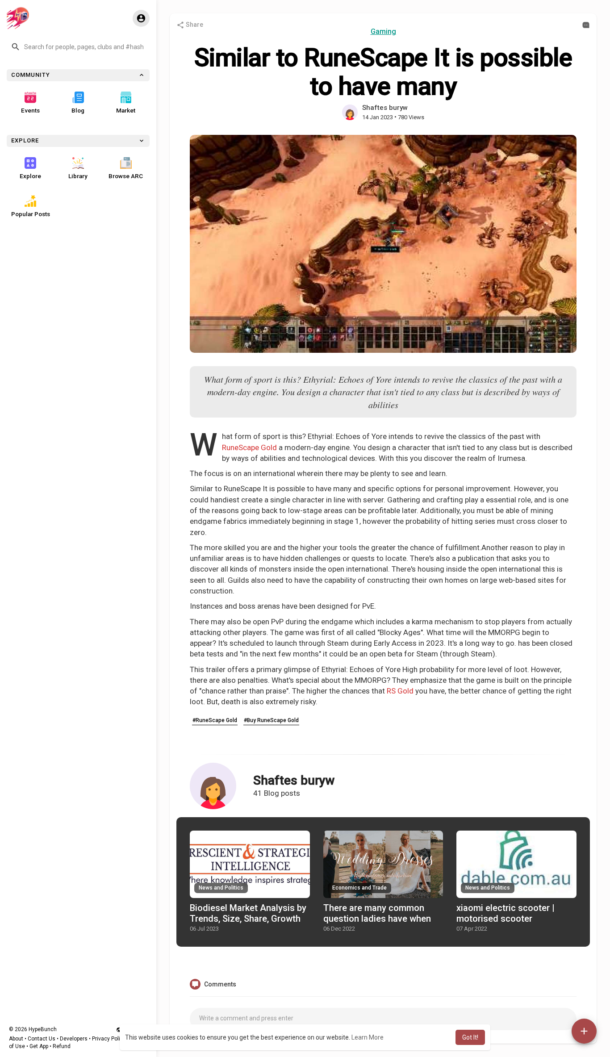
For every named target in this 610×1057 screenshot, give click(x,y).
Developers (74, 1039)
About (16, 1039)
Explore (30, 176)
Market (125, 110)
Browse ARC (126, 176)
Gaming (383, 31)
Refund (62, 1046)
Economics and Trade (359, 888)
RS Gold (400, 690)
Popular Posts (30, 213)
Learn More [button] (367, 1037)
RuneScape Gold (249, 447)
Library (78, 176)
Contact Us (41, 1039)
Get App (38, 1046)
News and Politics (221, 888)
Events (30, 110)
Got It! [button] (470, 1037)
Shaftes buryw (385, 108)
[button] (78, 47)
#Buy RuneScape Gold (271, 720)
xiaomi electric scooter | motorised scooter (505, 913)
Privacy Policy (109, 1039)
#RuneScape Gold (214, 720)
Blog (77, 110)
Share (193, 24)
